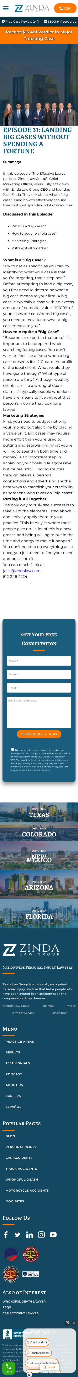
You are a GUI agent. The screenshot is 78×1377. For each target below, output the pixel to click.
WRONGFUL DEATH (22, 1179)
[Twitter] (18, 1237)
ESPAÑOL (13, 1107)
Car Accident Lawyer (20, 1313)
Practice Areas (20, 1041)
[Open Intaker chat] (29, 1375)
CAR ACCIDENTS (19, 1158)
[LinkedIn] (30, 1237)
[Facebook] (6, 1237)
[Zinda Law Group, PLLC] (32, 8)
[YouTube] (53, 1237)
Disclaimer (59, 1012)
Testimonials (18, 1063)
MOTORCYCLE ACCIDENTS (27, 1190)
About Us (14, 1085)
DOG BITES (15, 1201)
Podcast (14, 1074)
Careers (13, 1096)
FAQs (6, 1307)
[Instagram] (42, 1237)
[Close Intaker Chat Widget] (74, 1323)
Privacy (71, 1005)
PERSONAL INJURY (21, 1147)
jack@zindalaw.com (22, 571)
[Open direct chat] (67, 1323)
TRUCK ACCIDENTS (21, 1169)
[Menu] (5, 8)
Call (67, 8)
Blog (10, 1136)
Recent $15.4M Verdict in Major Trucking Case (39, 35)
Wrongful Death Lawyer (24, 1301)
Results (13, 1052)
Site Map (48, 1005)
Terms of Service (22, 1012)
